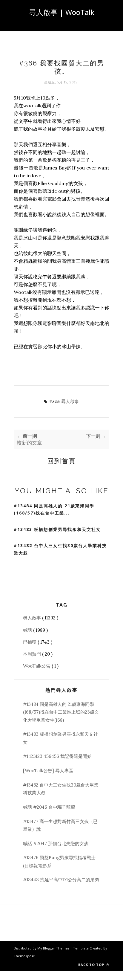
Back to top (91, 964)
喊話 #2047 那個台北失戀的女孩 (55, 843)
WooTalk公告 (37, 666)
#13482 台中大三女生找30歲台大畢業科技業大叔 (60, 549)
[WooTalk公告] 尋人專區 (48, 770)
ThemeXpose (24, 956)
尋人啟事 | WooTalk (61, 12)
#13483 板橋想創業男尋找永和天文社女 (57, 529)
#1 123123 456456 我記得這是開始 (57, 756)
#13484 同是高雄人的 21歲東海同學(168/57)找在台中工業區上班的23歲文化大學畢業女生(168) (61, 712)
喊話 (28, 630)
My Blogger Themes (53, 948)
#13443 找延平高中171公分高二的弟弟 (61, 880)
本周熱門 (32, 654)
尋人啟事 (70, 401)
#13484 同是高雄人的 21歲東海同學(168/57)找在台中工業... (54, 509)
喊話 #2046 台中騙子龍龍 (49, 807)
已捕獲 (30, 642)
